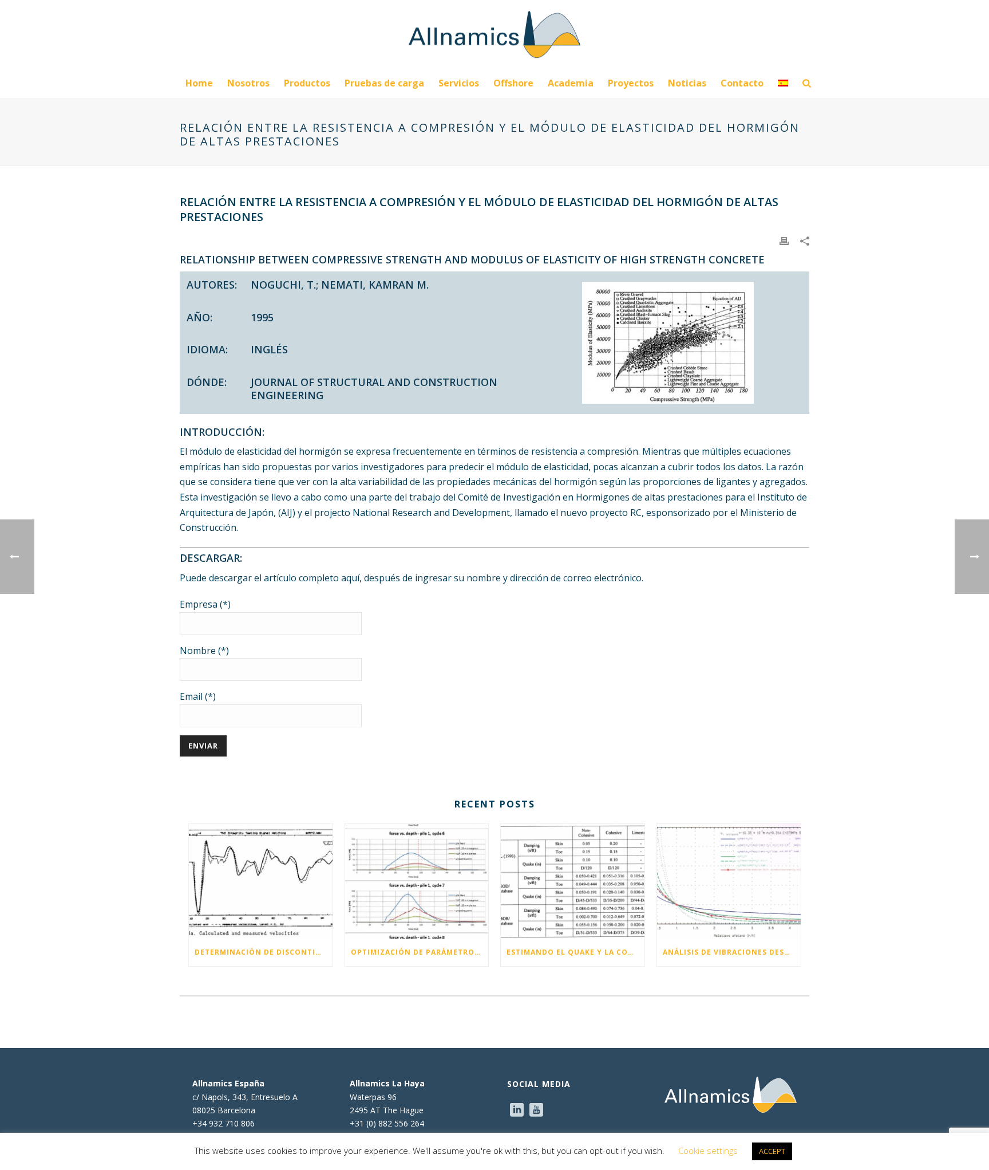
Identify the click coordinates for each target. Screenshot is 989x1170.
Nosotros (248, 83)
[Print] (784, 240)
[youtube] (536, 1110)
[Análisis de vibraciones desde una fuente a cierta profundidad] (729, 881)
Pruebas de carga (384, 83)
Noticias (687, 83)
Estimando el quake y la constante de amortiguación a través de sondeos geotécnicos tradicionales (575, 952)
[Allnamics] (494, 34)
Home (199, 83)
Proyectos (631, 83)
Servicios (458, 83)
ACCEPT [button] (772, 1151)
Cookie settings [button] (708, 1150)
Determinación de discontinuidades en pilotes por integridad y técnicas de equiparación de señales (264, 952)
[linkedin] (517, 1110)
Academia (571, 83)
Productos (307, 83)
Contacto (742, 83)
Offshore (513, 83)
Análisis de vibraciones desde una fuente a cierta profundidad (732, 952)
